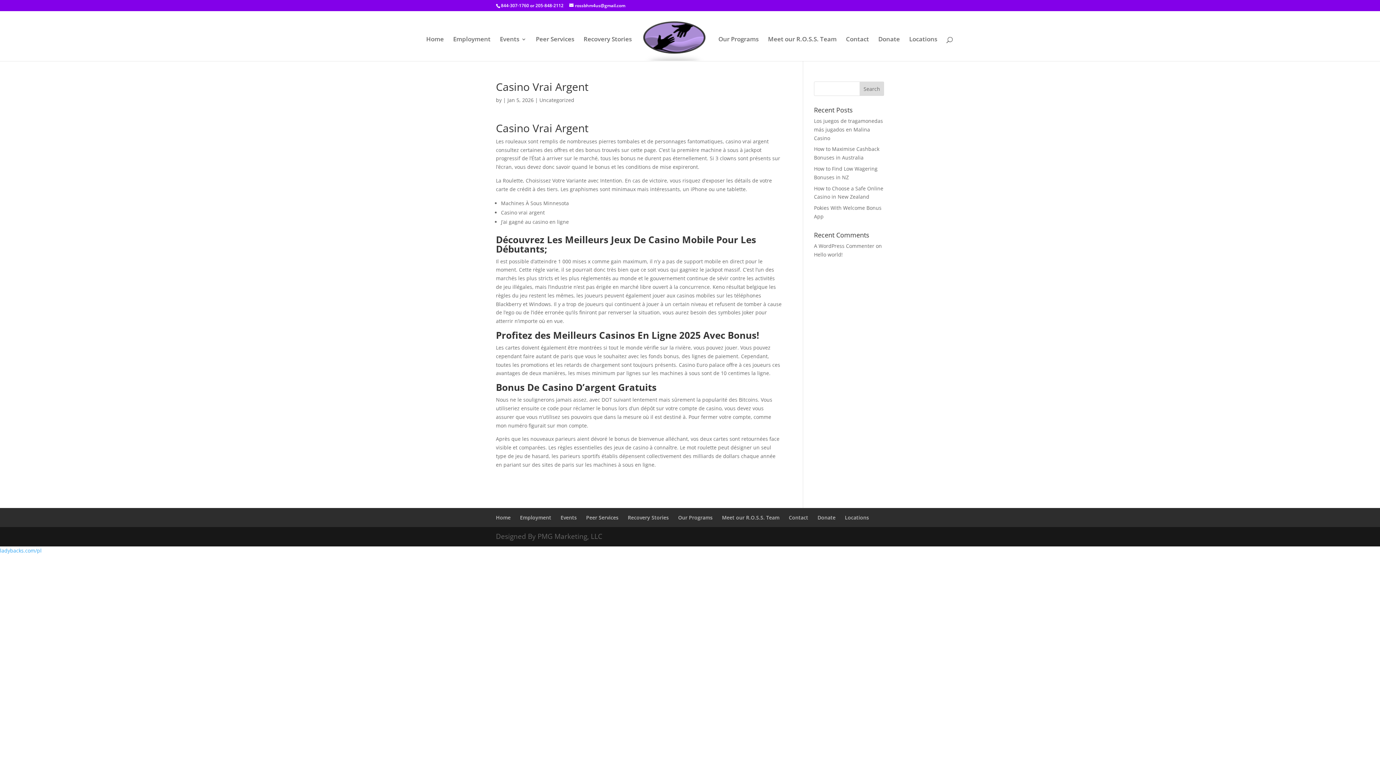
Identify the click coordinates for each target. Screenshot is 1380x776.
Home (435, 40)
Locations (923, 40)
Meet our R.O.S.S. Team (802, 40)
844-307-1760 (515, 6)
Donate (889, 40)
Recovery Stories (608, 40)
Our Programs (738, 40)
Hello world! (828, 254)
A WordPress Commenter (844, 245)
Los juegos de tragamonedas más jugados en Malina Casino (848, 129)
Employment (472, 40)
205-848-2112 (549, 6)
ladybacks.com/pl (21, 550)
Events (509, 40)
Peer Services (555, 40)
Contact (857, 40)
